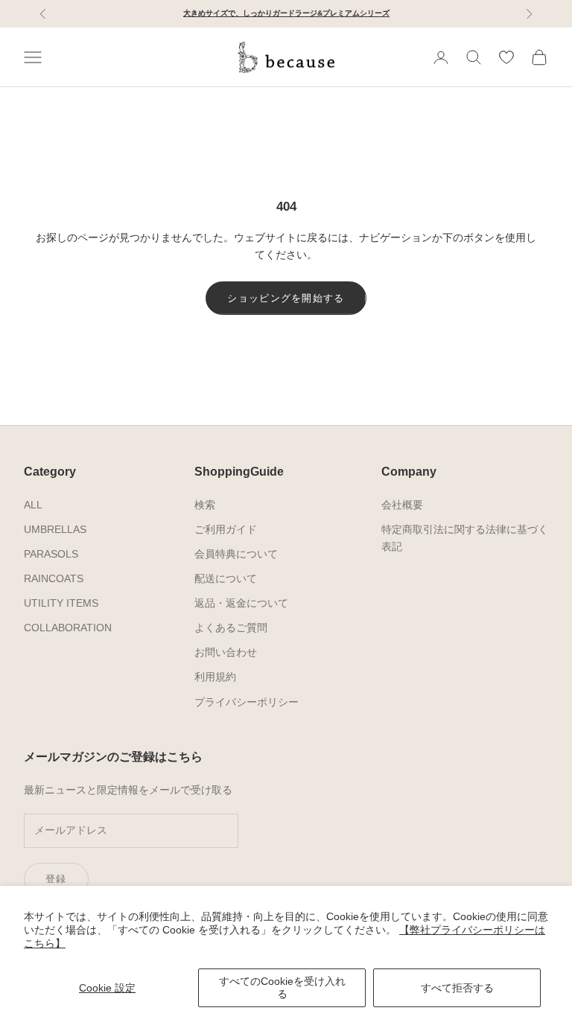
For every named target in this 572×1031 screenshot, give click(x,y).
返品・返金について (241, 603)
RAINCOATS (53, 578)
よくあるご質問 (230, 627)
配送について (225, 578)
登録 (56, 878)
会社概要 (402, 505)
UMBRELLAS (55, 529)
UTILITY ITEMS (61, 603)
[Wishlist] (506, 57)
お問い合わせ (225, 652)
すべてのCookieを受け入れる (282, 987)
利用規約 (215, 677)
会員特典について (236, 554)
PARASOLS (51, 554)
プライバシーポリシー (246, 702)
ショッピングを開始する (285, 298)
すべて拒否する (457, 988)
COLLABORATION (68, 627)
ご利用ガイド (225, 529)
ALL (33, 505)
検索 (204, 505)
